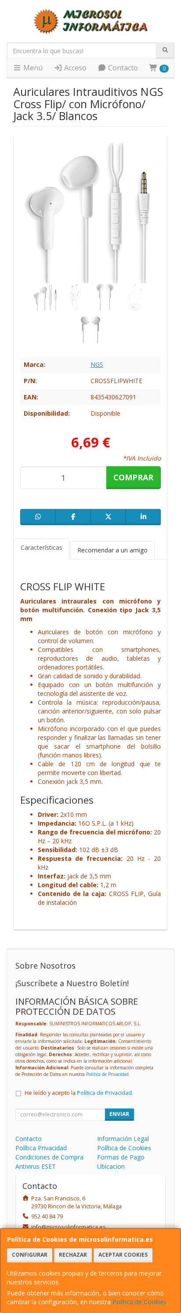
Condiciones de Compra (49, 1157)
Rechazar (73, 1254)
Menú (32, 68)
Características (41, 547)
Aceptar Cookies (123, 1254)
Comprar (133, 477)
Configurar (29, 1254)
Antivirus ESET (35, 1166)
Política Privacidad (41, 1148)
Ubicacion (111, 1166)
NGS (96, 364)
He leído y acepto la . (79, 1093)
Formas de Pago (121, 1157)
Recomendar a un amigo (112, 550)
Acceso (74, 68)
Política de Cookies (139, 1302)
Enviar (119, 1114)
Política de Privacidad (107, 1074)
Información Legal (123, 1138)
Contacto (122, 68)
